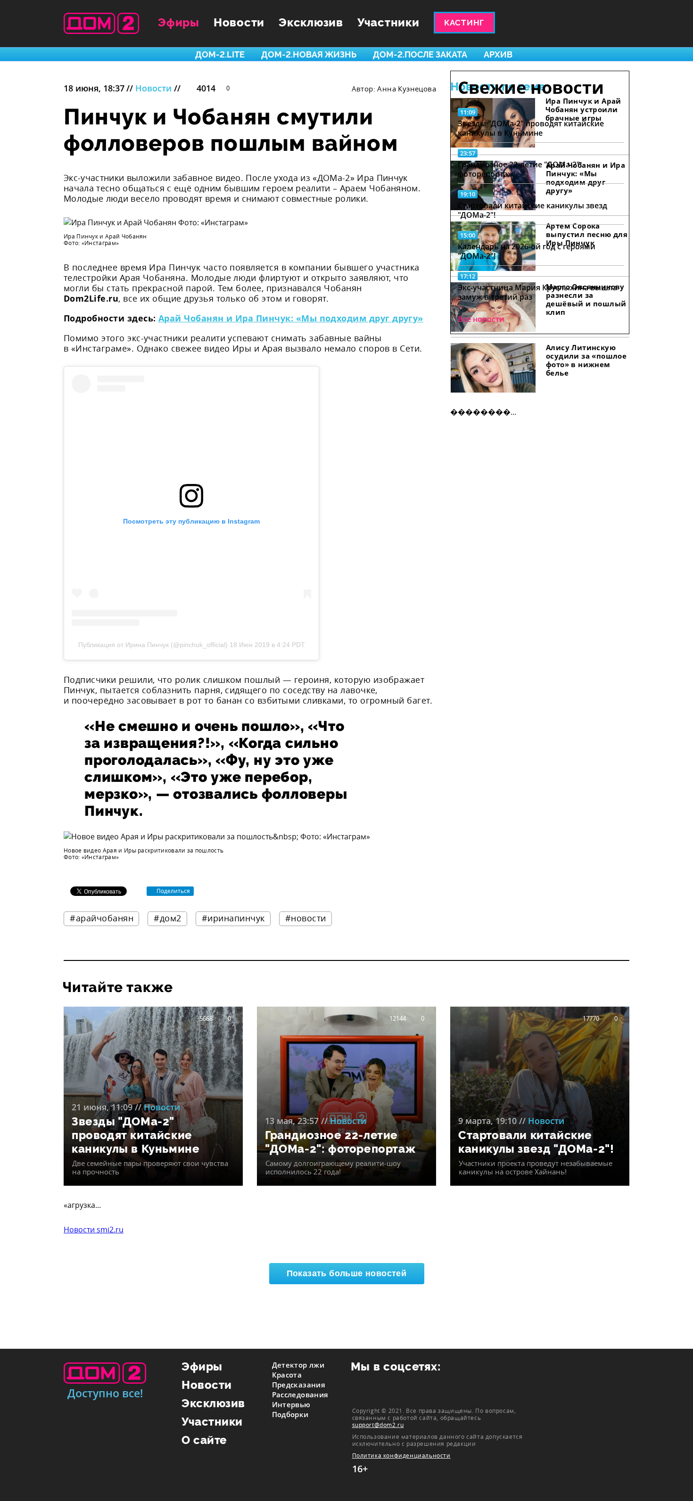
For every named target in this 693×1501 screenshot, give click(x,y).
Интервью (291, 1404)
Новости (239, 22)
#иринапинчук (233, 918)
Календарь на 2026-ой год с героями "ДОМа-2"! (526, 251)
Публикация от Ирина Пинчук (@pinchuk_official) (153, 644)
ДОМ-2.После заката (420, 54)
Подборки (290, 1414)
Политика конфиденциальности (401, 1455)
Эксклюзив (311, 22)
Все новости (481, 319)
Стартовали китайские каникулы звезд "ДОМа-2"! (532, 210)
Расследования (300, 1394)
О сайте (204, 1440)
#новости (305, 918)
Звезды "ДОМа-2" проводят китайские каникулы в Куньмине (531, 128)
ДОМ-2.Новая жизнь (308, 54)
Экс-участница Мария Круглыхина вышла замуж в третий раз (537, 292)
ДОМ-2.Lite (220, 54)
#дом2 (168, 918)
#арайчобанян (101, 918)
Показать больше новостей (347, 1273)
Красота (287, 1374)
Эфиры (178, 22)
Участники (388, 22)
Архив (498, 54)
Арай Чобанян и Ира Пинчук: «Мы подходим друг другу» (290, 318)
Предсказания (299, 1384)
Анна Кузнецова (406, 88)
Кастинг (464, 22)
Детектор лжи (298, 1365)
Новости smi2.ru (94, 1229)
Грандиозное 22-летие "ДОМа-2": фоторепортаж (520, 169)
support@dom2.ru (378, 1424)
